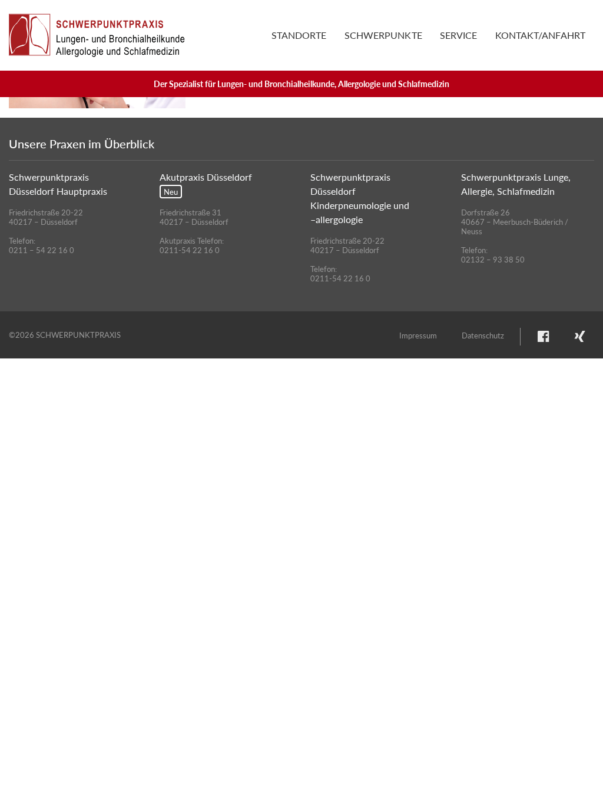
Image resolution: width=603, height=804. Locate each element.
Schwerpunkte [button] (383, 35)
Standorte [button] (299, 35)
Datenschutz (483, 335)
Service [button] (459, 35)
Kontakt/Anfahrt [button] (540, 35)
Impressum (418, 335)
